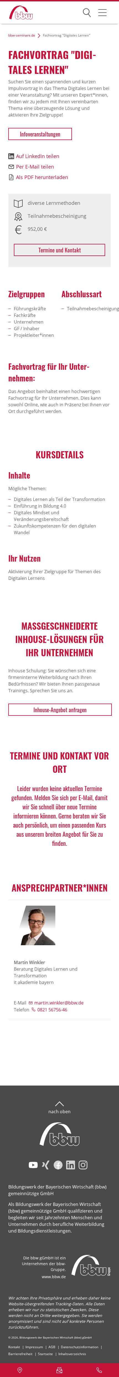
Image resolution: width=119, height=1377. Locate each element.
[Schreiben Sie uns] (59, 1370)
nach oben (59, 1112)
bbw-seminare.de (21, 35)
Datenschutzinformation (79, 1347)
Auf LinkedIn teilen (37, 156)
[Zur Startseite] (16, 12)
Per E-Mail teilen (35, 166)
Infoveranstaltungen (40, 134)
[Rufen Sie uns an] (99, 1370)
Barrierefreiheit (20, 1354)
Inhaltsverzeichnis (72, 1354)
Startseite (45, 1354)
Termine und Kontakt (59, 250)
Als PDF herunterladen (42, 177)
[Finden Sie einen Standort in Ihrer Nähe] (20, 1370)
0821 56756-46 (52, 1010)
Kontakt (14, 1347)
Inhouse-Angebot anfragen (60, 710)
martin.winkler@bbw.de (59, 1003)
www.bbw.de (54, 1276)
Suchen (86, 12)
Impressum (34, 1347)
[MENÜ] (102, 12)
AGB (51, 1347)
